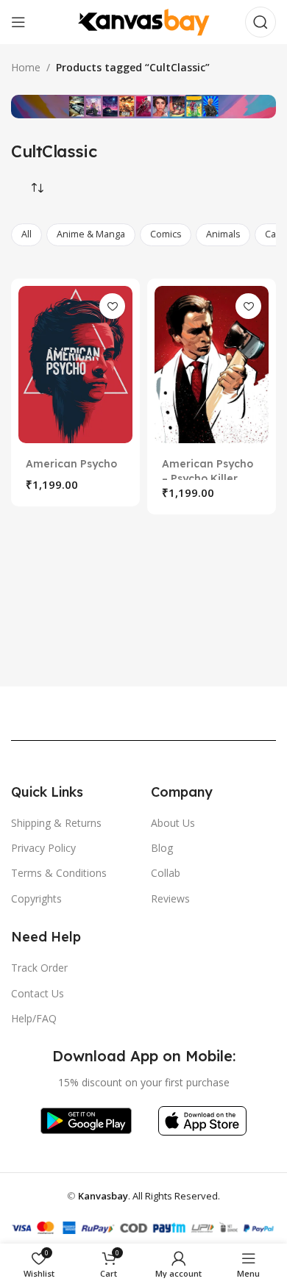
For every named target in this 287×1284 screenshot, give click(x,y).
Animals (223, 234)
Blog (162, 848)
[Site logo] (143, 21)
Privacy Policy (43, 848)
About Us (173, 823)
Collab (165, 873)
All (26, 234)
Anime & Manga (91, 234)
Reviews (170, 898)
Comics (165, 234)
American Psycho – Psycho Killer (207, 471)
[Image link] (85, 1120)
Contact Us (37, 993)
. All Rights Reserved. (149, 1195)
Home (25, 67)
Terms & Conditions (59, 873)
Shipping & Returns (56, 823)
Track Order (39, 968)
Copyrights (36, 898)
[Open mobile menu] (18, 22)
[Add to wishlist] (112, 306)
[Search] (260, 22)
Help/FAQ (34, 1018)
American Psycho (71, 463)
